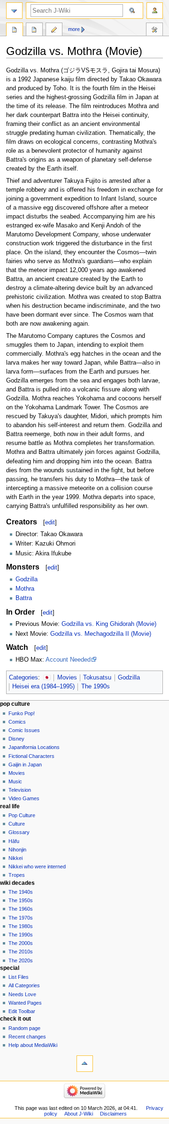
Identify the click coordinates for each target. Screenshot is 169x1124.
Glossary (19, 832)
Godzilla (26, 579)
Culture (16, 824)
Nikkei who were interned (37, 866)
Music (15, 781)
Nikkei (15, 858)
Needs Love (22, 994)
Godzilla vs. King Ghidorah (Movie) (108, 624)
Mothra (24, 588)
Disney (16, 739)
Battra (23, 598)
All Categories (24, 985)
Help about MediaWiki (32, 1045)
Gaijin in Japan (25, 764)
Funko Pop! (21, 713)
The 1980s (20, 926)
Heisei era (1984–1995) (43, 686)
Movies (67, 677)
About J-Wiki (78, 1113)
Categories (23, 677)
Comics (17, 722)
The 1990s (95, 686)
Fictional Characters (31, 756)
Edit (54, 30)
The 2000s (20, 943)
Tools (154, 30)
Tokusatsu (97, 677)
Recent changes (27, 1036)
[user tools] (154, 10)
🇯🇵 (47, 677)
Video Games (23, 798)
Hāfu (13, 841)
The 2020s (20, 960)
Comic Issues (24, 730)
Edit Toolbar (21, 1011)
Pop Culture (21, 815)
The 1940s (20, 892)
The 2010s (20, 951)
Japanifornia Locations (34, 747)
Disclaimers (113, 1113)
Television (19, 790)
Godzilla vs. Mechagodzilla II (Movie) (100, 634)
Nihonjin (17, 849)
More (74, 29)
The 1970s (20, 918)
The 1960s (20, 909)
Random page (24, 1028)
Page (15, 30)
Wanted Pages (25, 1003)
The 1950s (20, 900)
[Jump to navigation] (14, 10)
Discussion (34, 30)
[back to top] (85, 1063)
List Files (18, 977)
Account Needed (68, 659)
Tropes (16, 875)
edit (50, 522)
